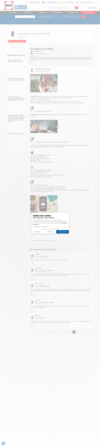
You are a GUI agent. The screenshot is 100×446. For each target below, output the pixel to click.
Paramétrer (50, 231)
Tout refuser (37, 231)
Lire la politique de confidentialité (40, 226)
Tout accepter (62, 231)
